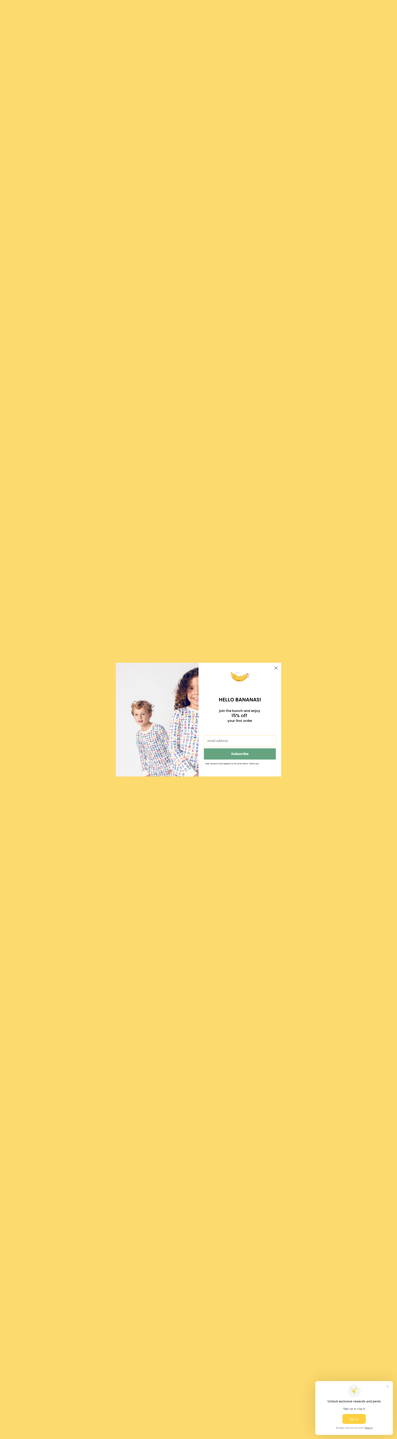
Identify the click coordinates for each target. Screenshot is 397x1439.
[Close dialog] (276, 668)
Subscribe (240, 753)
